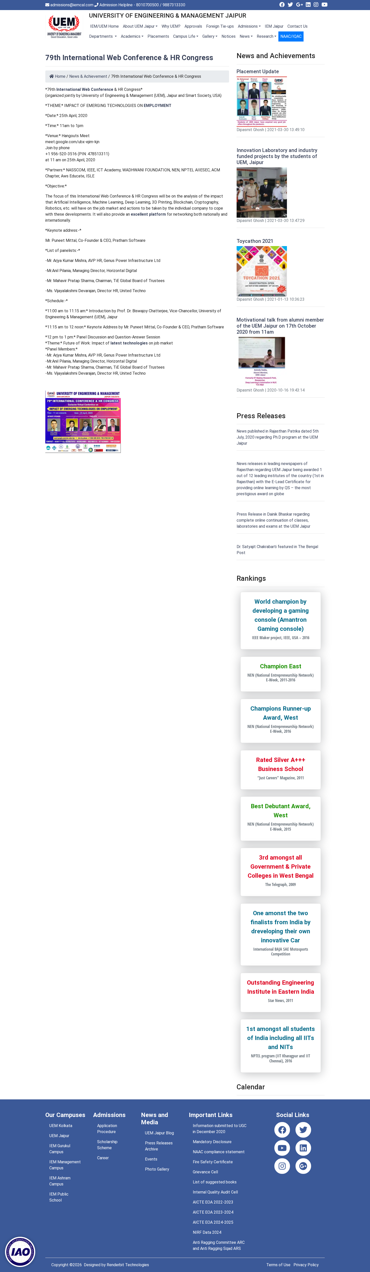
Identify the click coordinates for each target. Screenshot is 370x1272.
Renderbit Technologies (128, 1264)
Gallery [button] (208, 36)
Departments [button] (101, 36)
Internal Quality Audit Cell (215, 1192)
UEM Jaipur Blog (159, 1133)
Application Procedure (107, 1128)
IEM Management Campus (65, 1165)
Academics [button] (130, 36)
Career (103, 1157)
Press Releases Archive (159, 1146)
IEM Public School (58, 1197)
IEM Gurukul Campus (59, 1148)
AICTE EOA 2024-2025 (213, 1222)
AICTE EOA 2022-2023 (213, 1202)
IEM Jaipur (274, 26)
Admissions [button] (248, 26)
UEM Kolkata (60, 1125)
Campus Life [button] (184, 36)
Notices (228, 36)
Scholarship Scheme (107, 1144)
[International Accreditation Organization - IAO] (20, 1251)
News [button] (245, 36)
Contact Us (297, 26)
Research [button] (265, 36)
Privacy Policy (306, 1264)
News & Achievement (88, 76)
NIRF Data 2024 (207, 1232)
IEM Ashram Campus (59, 1181)
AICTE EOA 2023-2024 (213, 1212)
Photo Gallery (157, 1169)
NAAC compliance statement (219, 1151)
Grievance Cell (205, 1172)
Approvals (193, 26)
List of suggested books (215, 1182)
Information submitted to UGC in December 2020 (219, 1128)
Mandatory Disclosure (212, 1141)
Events (151, 1159)
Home (59, 76)
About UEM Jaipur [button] (139, 26)
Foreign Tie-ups (220, 26)
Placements (158, 36)
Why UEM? (171, 26)
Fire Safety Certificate (213, 1162)
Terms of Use (278, 1264)
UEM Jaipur (59, 1135)
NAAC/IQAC (291, 36)
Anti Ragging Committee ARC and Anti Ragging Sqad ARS (219, 1245)
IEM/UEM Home (104, 26)
